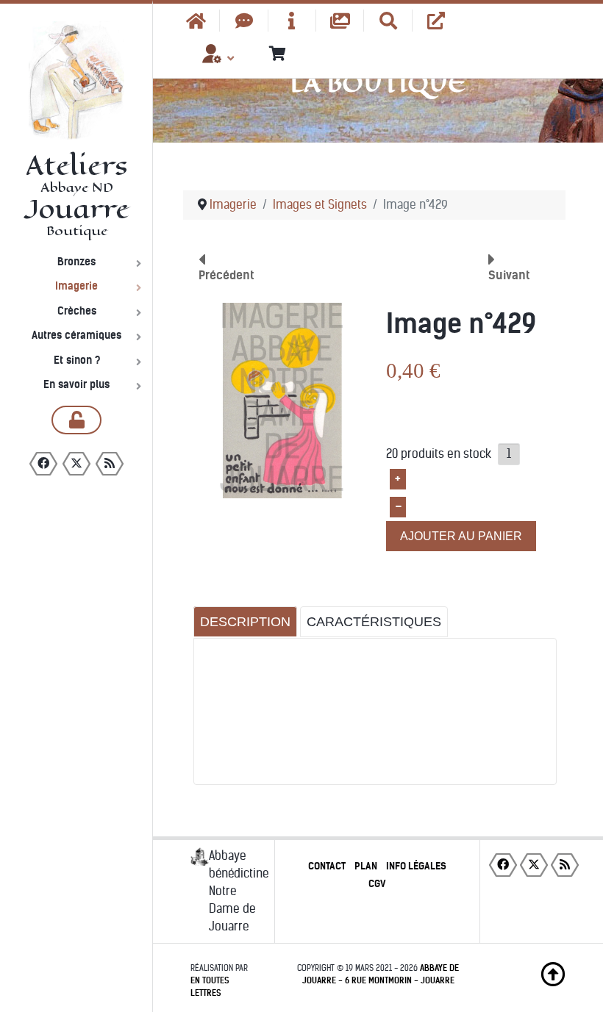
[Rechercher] (388, 21)
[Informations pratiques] (292, 21)
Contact (327, 866)
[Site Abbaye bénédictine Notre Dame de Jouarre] (436, 21)
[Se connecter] (76, 420)
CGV (377, 883)
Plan (365, 866)
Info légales (416, 866)
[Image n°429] (282, 400)
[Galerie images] (340, 21)
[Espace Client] (212, 58)
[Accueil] (196, 21)
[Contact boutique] (244, 21)
